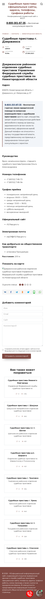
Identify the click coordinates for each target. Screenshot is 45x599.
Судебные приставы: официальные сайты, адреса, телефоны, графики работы (22, 8)
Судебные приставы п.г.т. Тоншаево (22, 524)
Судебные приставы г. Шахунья (22, 405)
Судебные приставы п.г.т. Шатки (22, 429)
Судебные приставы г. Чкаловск (22, 478)
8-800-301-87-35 (16, 22)
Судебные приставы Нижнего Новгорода (22, 381)
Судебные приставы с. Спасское (23, 548)
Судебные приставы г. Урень (22, 501)
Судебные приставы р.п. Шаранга (23, 454)
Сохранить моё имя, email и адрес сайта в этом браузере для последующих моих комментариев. (23, 350)
